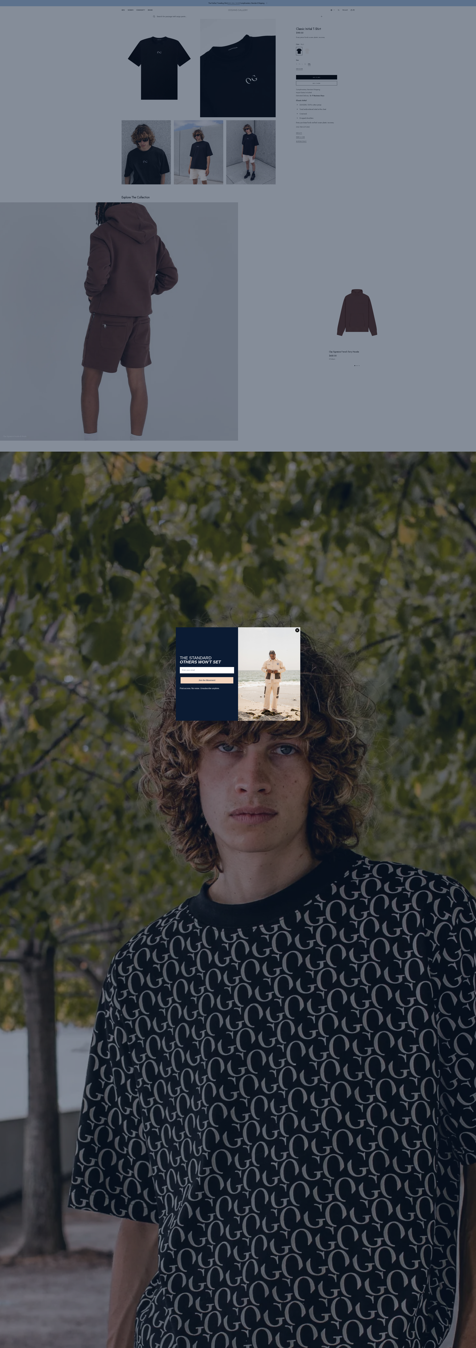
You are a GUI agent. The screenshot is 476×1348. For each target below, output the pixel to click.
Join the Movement (207, 680)
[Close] (297, 630)
